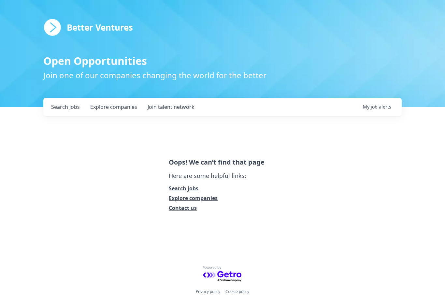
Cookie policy (237, 291)
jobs (65, 106)
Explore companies (193, 198)
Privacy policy (208, 291)
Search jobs (183, 188)
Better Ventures (100, 27)
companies (113, 106)
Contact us (183, 207)
